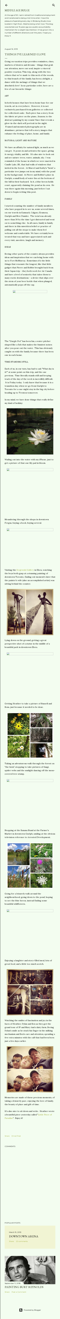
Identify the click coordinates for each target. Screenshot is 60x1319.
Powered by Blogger (32, 1310)
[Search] (53, 4)
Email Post (16, 1136)
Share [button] (7, 1136)
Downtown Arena (23, 1236)
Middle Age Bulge (17, 10)
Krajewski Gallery (25, 570)
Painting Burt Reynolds (24, 1287)
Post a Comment (19, 1292)
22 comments (22, 1241)
